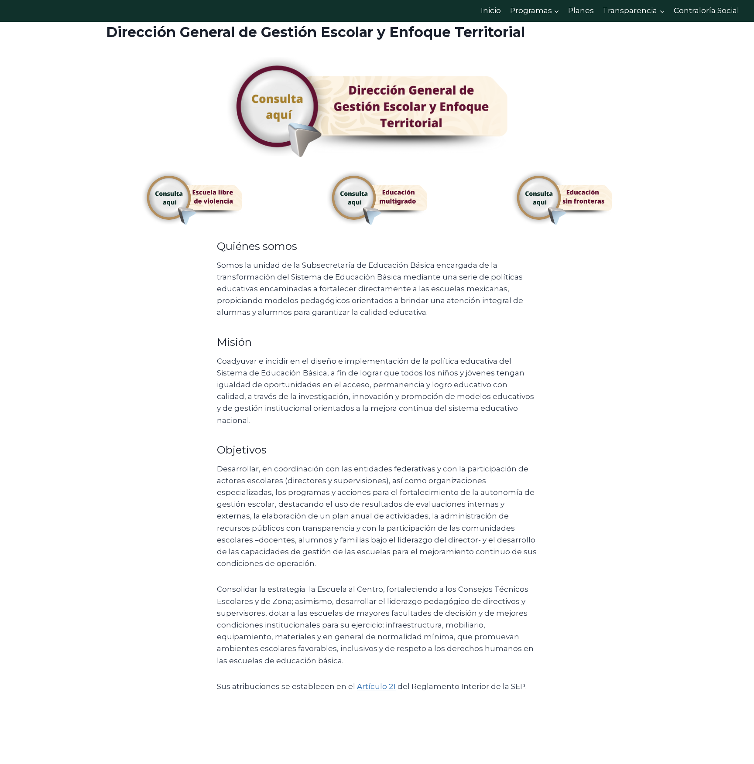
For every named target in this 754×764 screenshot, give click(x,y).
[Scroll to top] (734, 738)
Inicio (491, 10)
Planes (581, 10)
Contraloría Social (706, 10)
